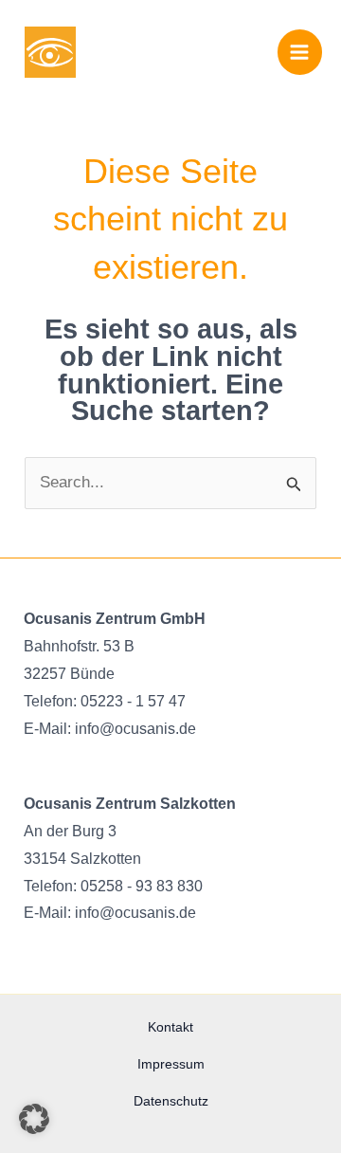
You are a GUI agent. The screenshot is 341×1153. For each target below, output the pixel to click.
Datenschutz (171, 1100)
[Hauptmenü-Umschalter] (300, 52)
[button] (34, 1119)
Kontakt (170, 1026)
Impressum (171, 1063)
